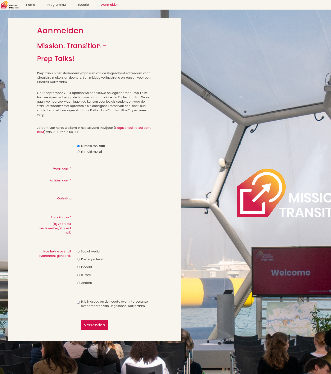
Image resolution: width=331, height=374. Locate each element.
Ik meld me (93, 146)
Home (30, 4)
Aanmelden (110, 4)
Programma (56, 4)
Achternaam (60, 180)
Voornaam (62, 168)
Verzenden (94, 325)
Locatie (83, 4)
